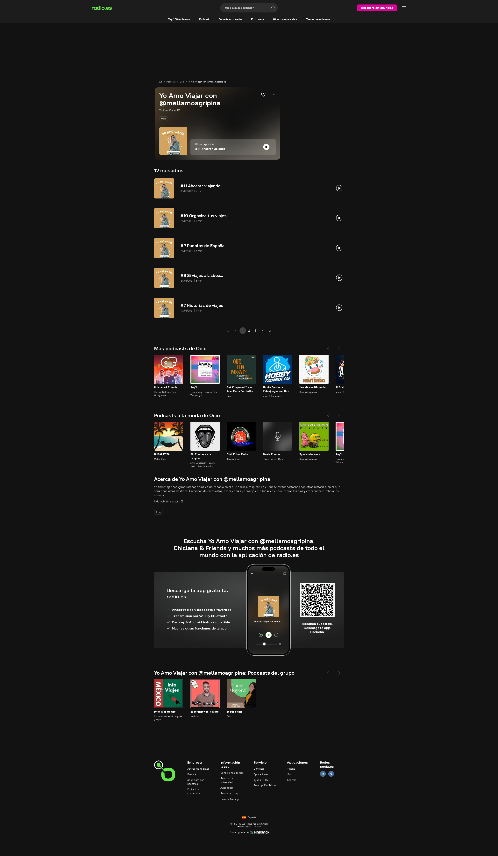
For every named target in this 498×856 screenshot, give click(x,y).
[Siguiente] (339, 347)
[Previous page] (236, 331)
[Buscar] (273, 7)
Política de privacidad (226, 780)
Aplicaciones (261, 774)
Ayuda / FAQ (261, 780)
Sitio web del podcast (167, 501)
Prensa (191, 774)
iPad (289, 774)
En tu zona (257, 19)
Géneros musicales (285, 19)
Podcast (204, 19)
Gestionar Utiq (229, 793)
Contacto (259, 768)
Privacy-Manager (230, 799)
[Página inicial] (160, 81)
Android (291, 780)
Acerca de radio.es (198, 768)
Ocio (163, 119)
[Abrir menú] (404, 7)
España (251, 817)
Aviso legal (226, 788)
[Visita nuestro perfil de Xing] (331, 774)
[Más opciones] (273, 94)
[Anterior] (328, 347)
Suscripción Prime (265, 785)
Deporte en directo (230, 19)
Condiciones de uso (232, 773)
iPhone (291, 768)
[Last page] (270, 331)
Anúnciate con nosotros (195, 782)
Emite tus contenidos (193, 791)
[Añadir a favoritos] (263, 94)
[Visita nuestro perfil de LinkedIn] (322, 774)
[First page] (228, 331)
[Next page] (262, 331)
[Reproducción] (266, 147)
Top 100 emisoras (179, 19)
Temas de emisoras (318, 19)
